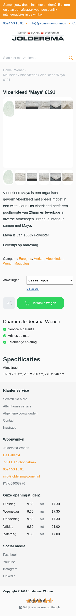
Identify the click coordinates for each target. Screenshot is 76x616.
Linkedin (9, 576)
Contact (8, 420)
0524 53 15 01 (13, 23)
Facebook (10, 554)
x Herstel (33, 289)
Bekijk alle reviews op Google (41, 607)
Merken (39, 258)
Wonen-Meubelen (16, 263)
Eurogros (25, 258)
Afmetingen (11, 280)
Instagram (10, 569)
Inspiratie (9, 427)
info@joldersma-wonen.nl (48, 23)
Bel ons (64, 4)
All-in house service (17, 406)
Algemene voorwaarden (20, 413)
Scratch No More (15, 399)
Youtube (9, 562)
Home (7, 70)
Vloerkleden (28, 75)
